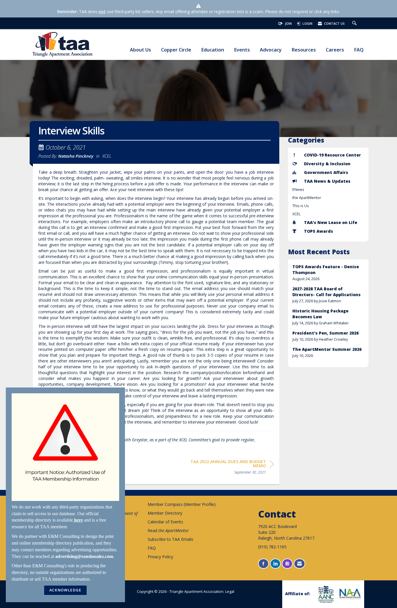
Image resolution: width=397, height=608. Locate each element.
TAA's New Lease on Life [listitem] (330, 222)
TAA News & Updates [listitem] (327, 181)
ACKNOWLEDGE (65, 590)
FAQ (359, 50)
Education (212, 50)
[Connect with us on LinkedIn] (275, 564)
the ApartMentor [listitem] (306, 197)
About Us (140, 50)
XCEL (106, 156)
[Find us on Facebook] (263, 564)
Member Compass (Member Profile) (182, 504)
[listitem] (328, 273)
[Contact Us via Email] (299, 564)
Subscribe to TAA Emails (170, 539)
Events (242, 50)
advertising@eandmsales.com (84, 556)
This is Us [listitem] (300, 205)
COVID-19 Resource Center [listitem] (332, 155)
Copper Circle (176, 50)
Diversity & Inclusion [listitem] (327, 163)
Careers (335, 50)
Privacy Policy (160, 556)
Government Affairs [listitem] (326, 172)
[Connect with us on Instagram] (287, 564)
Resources (304, 50)
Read (168, 530)
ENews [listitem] (298, 189)
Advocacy (271, 50)
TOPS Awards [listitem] (318, 231)
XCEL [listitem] (296, 213)
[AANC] (325, 594)
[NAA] (349, 594)
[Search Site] (355, 23)
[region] (230, 468)
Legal (229, 591)
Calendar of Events (165, 522)
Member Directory (165, 513)
